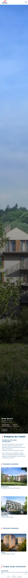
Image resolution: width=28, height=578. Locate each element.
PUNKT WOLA (4, 515)
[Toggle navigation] (26, 2)
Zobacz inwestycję (7, 489)
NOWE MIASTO (5, 486)
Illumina (3, 552)
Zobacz (4, 430)
